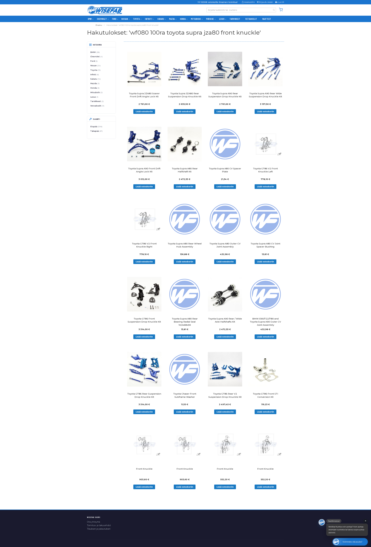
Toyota (95, 70)
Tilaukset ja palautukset (98, 529)
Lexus (94, 97)
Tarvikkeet (96, 101)
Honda (94, 88)
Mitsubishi (96, 92)
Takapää (96, 131)
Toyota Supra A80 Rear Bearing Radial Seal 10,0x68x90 (185, 321)
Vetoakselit (97, 106)
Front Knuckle (144, 468)
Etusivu (99, 25)
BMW (94, 52)
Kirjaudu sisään (266, 2)
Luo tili (281, 2)
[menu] (185, 19)
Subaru (95, 79)
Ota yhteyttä (93, 522)
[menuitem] (89, 19)
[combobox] (241, 10)
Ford (93, 61)
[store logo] (105, 10)
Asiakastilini (249, 2)
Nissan (95, 65)
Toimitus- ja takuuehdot (99, 525)
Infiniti (94, 74)
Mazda (94, 83)
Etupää (96, 126)
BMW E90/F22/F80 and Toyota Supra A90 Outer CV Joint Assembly (265, 321)
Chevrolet (96, 56)
